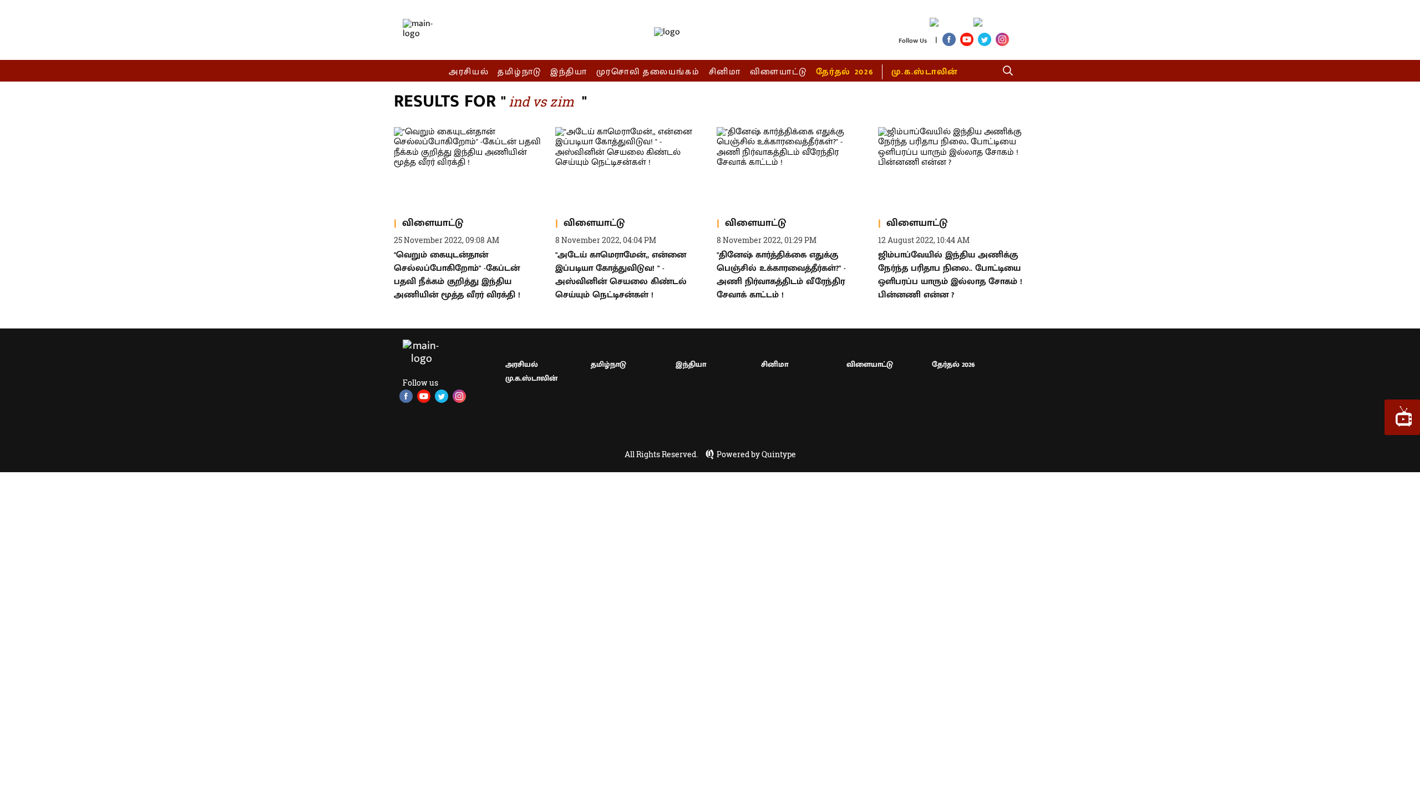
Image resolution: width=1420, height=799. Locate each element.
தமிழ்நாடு (519, 71)
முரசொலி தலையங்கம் (648, 71)
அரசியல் (469, 71)
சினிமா (725, 71)
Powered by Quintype (756, 454)
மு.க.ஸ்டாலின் (924, 71)
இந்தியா (568, 71)
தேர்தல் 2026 (844, 71)
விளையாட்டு (779, 71)
